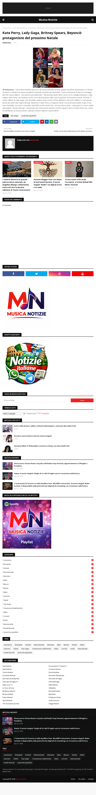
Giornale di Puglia (55, 678)
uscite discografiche (19, 28)
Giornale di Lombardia (10, 678)
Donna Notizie (54, 672)
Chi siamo (81, 779)
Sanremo (48, 596)
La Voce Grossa (8, 688)
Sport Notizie (7, 700)
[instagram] (59, 273)
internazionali (48, 624)
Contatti (91, 779)
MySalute (52, 694)
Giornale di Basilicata (56, 675)
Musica (48, 584)
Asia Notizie (6, 666)
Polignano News (55, 697)
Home (73, 779)
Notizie (48, 588)
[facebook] (13, 273)
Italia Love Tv (7, 685)
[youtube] (83, 273)
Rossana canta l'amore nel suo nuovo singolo (33, 436)
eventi (48, 620)
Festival (48, 568)
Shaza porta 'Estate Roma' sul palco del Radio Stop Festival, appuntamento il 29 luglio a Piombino (50, 464)
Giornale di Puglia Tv (10, 682)
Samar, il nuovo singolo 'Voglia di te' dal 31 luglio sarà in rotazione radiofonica (47, 473)
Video (48, 612)
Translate (45, 413)
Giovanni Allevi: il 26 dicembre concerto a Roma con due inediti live (42, 446)
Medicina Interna (8, 691)
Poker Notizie (7, 697)
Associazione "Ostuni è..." (58, 666)
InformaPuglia (54, 682)
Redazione (7, 43)
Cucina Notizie (7, 672)
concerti (48, 616)
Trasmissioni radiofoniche (48, 608)
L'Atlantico (52, 688)
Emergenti (48, 564)
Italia (48, 580)
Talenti (48, 600)
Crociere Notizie (55, 669)
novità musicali (48, 628)
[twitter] (37, 273)
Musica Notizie (48, 19)
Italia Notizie (53, 685)
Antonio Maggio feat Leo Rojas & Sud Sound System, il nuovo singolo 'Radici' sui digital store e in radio (48, 183)
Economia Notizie (8, 675)
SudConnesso (54, 700)
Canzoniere (48, 560)
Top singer (14, 116)
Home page (6, 28)
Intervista (48, 576)
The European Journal (10, 703)
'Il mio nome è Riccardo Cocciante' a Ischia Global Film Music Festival (78, 182)
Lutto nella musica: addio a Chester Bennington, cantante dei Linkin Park (45, 426)
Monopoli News (54, 691)
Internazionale (48, 572)
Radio (48, 592)
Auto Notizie (7, 669)
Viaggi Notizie (54, 703)
